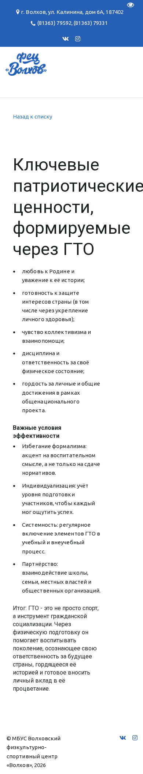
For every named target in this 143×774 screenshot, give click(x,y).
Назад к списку (32, 116)
